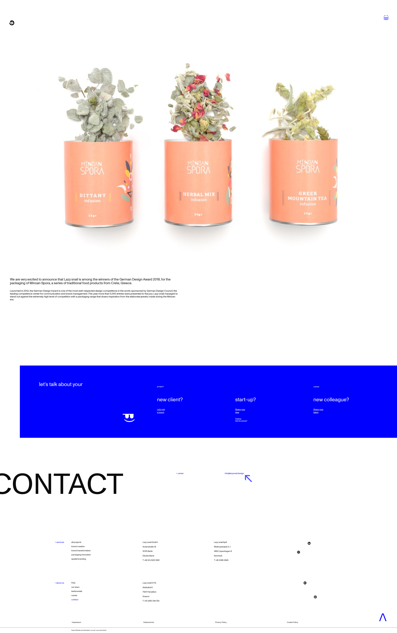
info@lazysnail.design (234, 473)
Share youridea (240, 411)
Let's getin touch (161, 411)
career (316, 386)
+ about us (59, 582)
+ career (180, 473)
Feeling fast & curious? (241, 420)
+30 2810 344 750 (151, 600)
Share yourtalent (318, 411)
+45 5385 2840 (221, 560)
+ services (59, 542)
